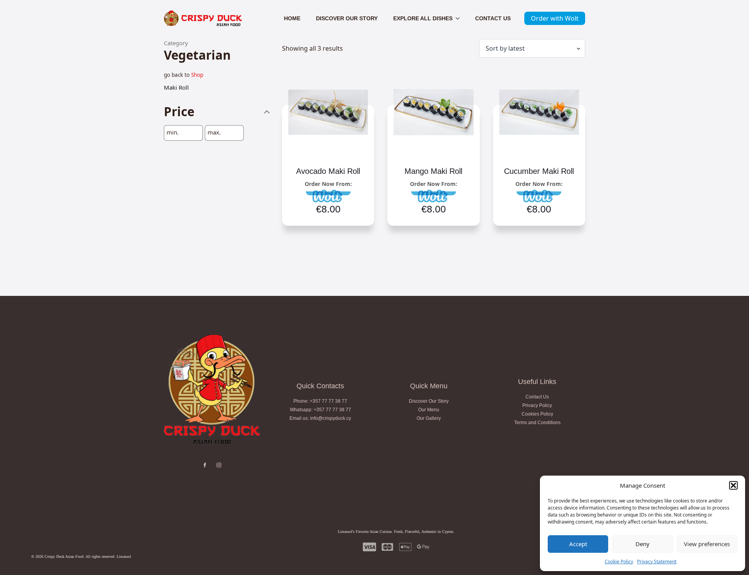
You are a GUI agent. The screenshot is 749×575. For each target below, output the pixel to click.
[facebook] (204, 465)
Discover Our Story (347, 18)
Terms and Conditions (537, 422)
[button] (733, 485)
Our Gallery (429, 418)
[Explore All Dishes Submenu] (460, 18)
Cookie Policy (619, 561)
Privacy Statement (656, 561)
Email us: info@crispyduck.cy (320, 418)
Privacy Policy (537, 405)
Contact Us (493, 18)
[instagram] (218, 465)
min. (173, 132)
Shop (197, 74)
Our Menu (428, 409)
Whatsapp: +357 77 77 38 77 (320, 409)
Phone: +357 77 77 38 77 (320, 401)
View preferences (707, 544)
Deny (642, 544)
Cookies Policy (537, 414)
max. (214, 132)
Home (292, 18)
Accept (578, 544)
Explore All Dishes (423, 18)
